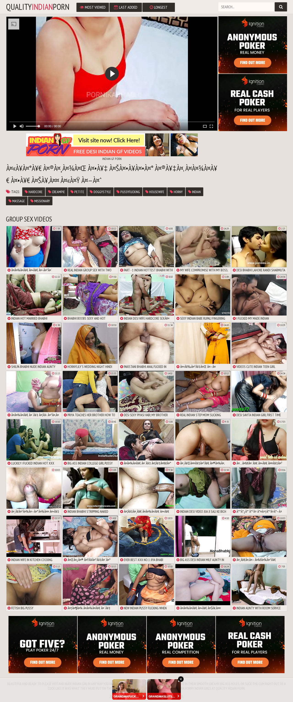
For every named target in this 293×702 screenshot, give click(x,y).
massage (18, 201)
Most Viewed (95, 7)
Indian (196, 191)
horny (178, 191)
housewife (156, 191)
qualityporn (37, 6)
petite (79, 191)
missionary (42, 201)
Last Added (127, 7)
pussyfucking (130, 191)
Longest (160, 7)
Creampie (58, 191)
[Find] (281, 6)
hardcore (35, 191)
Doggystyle (102, 191)
